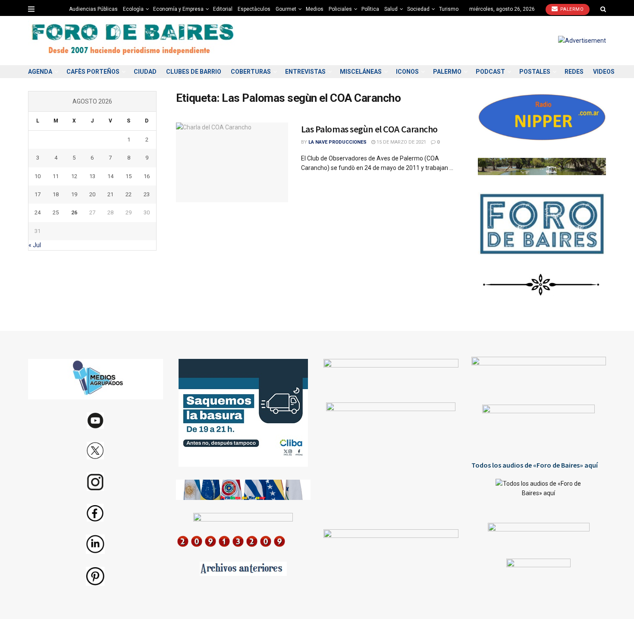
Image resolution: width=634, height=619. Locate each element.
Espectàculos (254, 9)
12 (74, 176)
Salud (391, 9)
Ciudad (145, 71)
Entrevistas (305, 71)
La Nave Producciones (337, 142)
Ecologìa (133, 9)
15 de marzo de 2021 (400, 142)
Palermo (571, 9)
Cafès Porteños (92, 71)
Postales (534, 71)
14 (110, 176)
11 (56, 176)
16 (147, 176)
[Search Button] (603, 9)
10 (38, 176)
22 (129, 194)
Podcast (490, 71)
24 (38, 212)
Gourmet (286, 9)
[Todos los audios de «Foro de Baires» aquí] (538, 494)
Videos (604, 71)
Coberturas (251, 71)
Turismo (448, 9)
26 (74, 212)
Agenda (40, 71)
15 (129, 176)
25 (56, 212)
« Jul (34, 245)
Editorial (222, 9)
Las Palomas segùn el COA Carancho (369, 129)
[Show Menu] (31, 9)
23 (147, 194)
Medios (314, 9)
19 (74, 194)
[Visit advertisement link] (582, 40)
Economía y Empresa (178, 9)
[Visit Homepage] (133, 41)
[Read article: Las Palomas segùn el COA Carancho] (232, 163)
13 (92, 176)
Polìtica (370, 9)
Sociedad (418, 9)
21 (110, 194)
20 (92, 194)
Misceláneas (361, 71)
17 (38, 194)
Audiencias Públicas (93, 9)
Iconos (407, 71)
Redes (574, 71)
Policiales (340, 9)
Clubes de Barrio (193, 71)
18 (56, 194)
